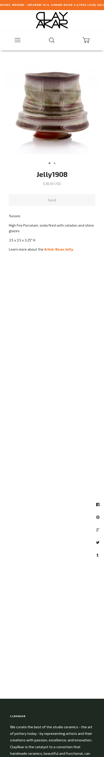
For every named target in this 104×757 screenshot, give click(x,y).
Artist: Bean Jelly (58, 249)
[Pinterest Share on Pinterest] (98, 517)
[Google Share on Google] (98, 529)
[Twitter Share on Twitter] (98, 542)
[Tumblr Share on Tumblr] (98, 555)
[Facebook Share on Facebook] (98, 504)
